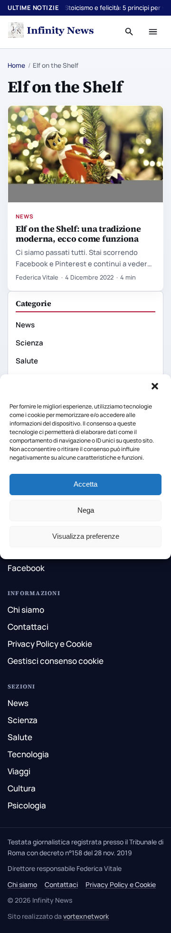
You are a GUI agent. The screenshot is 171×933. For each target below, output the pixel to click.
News (25, 216)
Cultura (22, 788)
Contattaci (28, 626)
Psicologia (27, 805)
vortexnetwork (86, 916)
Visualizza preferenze (85, 536)
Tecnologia (28, 754)
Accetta (85, 484)
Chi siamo (26, 609)
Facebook (26, 567)
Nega (85, 510)
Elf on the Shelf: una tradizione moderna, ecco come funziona (78, 234)
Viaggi (19, 771)
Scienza (29, 343)
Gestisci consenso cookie (56, 660)
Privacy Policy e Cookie (50, 643)
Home (16, 65)
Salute (27, 361)
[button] (156, 387)
